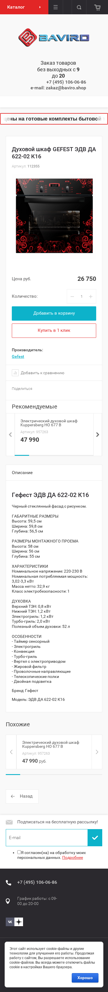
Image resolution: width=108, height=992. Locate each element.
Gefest (18, 356)
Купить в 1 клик (54, 330)
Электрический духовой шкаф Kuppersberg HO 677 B (48, 423)
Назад (26, 796)
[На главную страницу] (54, 37)
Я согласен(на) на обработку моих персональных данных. (51, 855)
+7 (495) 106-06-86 (66, 82)
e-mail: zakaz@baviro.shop (58, 87)
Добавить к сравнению (42, 372)
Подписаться (95, 837)
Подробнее (72, 857)
